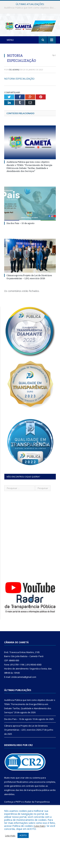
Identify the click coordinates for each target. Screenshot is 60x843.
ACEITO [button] (23, 835)
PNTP (18, 801)
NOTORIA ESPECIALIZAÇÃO (19, 78)
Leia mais (39, 825)
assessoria (39, 781)
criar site (24, 777)
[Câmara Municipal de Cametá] (30, 25)
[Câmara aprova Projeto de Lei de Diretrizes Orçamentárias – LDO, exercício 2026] (30, 256)
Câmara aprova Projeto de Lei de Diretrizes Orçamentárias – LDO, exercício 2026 (29, 277)
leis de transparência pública (34, 790)
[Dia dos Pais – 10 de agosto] (30, 204)
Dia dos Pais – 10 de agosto (29, 7)
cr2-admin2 (14, 69)
